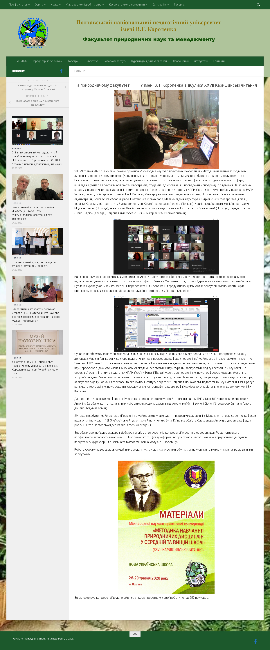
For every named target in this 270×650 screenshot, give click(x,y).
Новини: (18, 71)
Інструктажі (201, 61)
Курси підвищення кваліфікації (149, 61)
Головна (179, 4)
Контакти (219, 61)
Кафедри (73, 61)
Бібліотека (92, 61)
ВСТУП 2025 (19, 61)
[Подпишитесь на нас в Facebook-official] (61, 71)
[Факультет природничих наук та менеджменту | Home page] (135, 33)
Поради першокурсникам (47, 61)
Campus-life (159, 4)
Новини (79, 71)
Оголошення (181, 61)
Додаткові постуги (115, 61)
